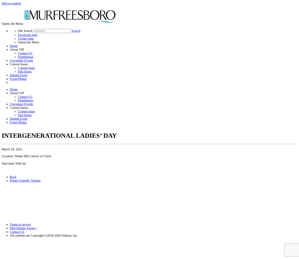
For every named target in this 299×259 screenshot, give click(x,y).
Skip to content (11, 3)
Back (13, 177)
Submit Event (18, 75)
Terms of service (20, 224)
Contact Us (25, 53)
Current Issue (26, 68)
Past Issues (25, 71)
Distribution (25, 57)
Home (14, 46)
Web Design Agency (23, 228)
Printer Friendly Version (25, 180)
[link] (153, 46)
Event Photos (18, 79)
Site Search (25, 31)
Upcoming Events (21, 60)
